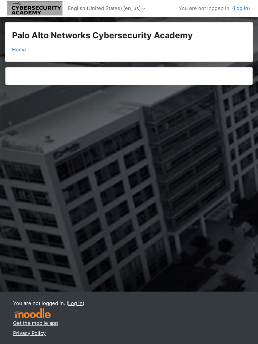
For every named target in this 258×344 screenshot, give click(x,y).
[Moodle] (32, 313)
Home (19, 50)
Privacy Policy (29, 333)
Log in (241, 8)
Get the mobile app (35, 323)
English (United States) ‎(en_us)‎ (104, 8)
